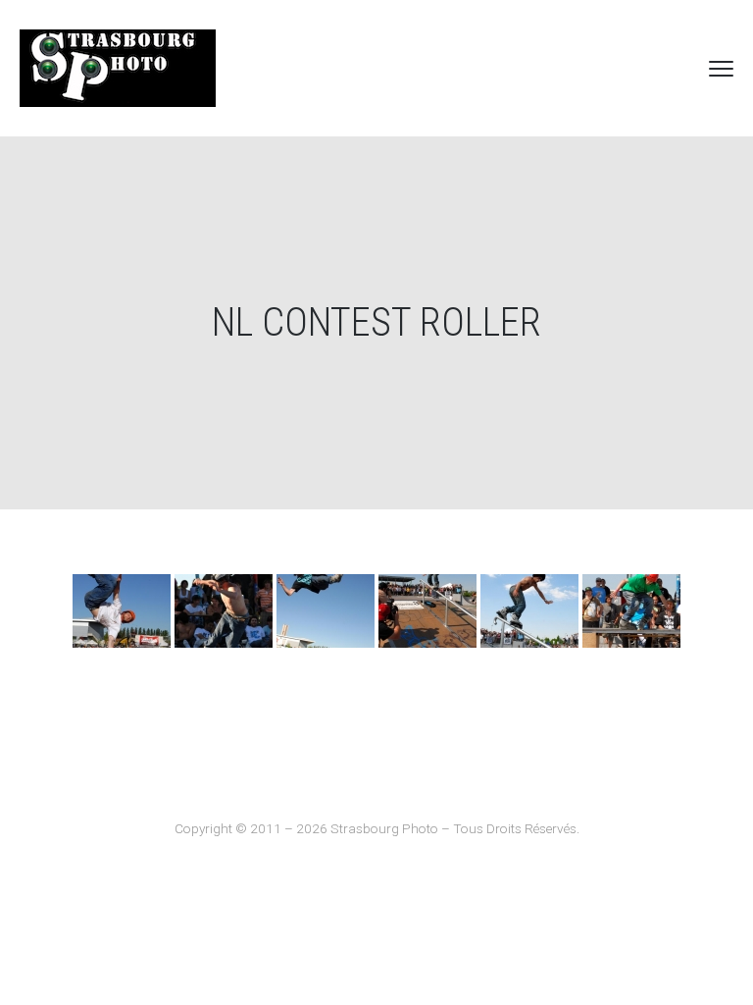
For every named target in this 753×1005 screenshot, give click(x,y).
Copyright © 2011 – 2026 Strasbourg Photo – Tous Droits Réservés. (377, 828)
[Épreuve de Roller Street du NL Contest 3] (122, 611)
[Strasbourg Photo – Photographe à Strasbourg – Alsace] (118, 68)
